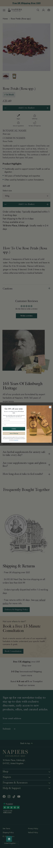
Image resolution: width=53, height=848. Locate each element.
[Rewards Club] (9, 839)
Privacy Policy (16, 440)
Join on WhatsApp (14, 433)
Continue (14, 429)
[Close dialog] (50, 407)
